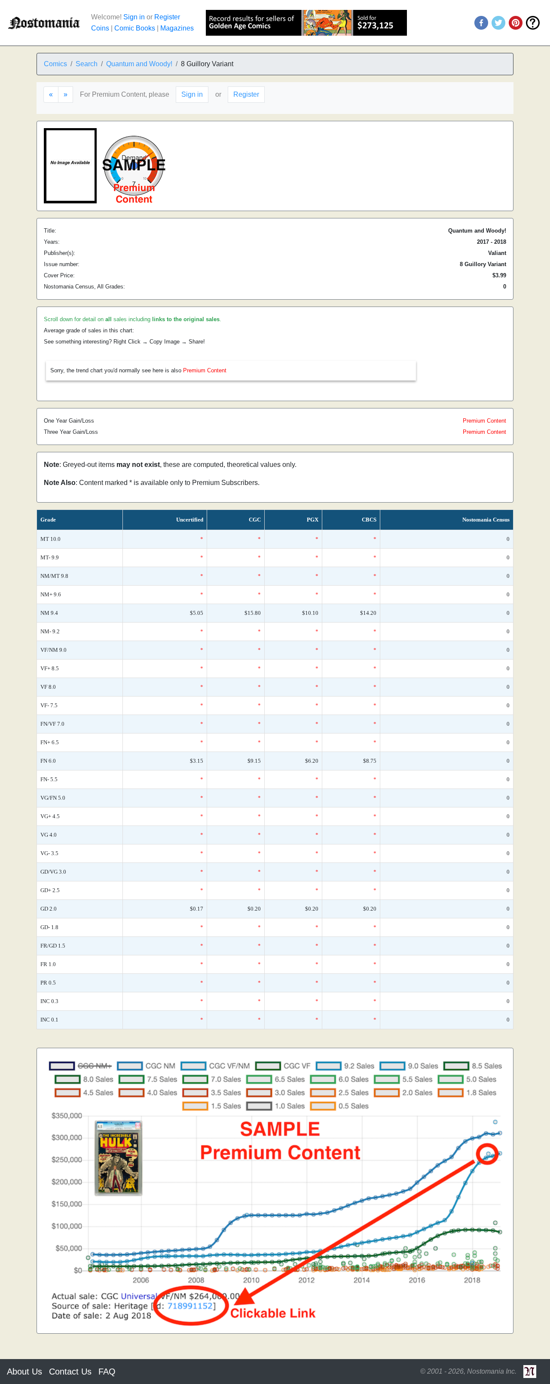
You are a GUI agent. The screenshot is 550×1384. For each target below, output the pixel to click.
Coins (100, 28)
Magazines (177, 28)
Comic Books (134, 28)
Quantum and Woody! (139, 64)
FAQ (107, 1371)
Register (167, 17)
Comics (55, 64)
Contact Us (70, 1371)
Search (87, 64)
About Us (24, 1371)
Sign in (134, 17)
